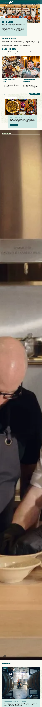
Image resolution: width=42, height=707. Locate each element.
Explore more (13, 125)
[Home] (7, 2)
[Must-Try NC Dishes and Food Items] (11, 73)
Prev (2, 94)
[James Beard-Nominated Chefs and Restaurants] (30, 74)
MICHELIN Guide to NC (6, 133)
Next (6, 94)
